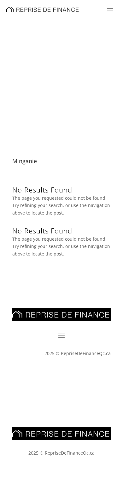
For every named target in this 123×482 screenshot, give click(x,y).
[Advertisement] (61, 83)
